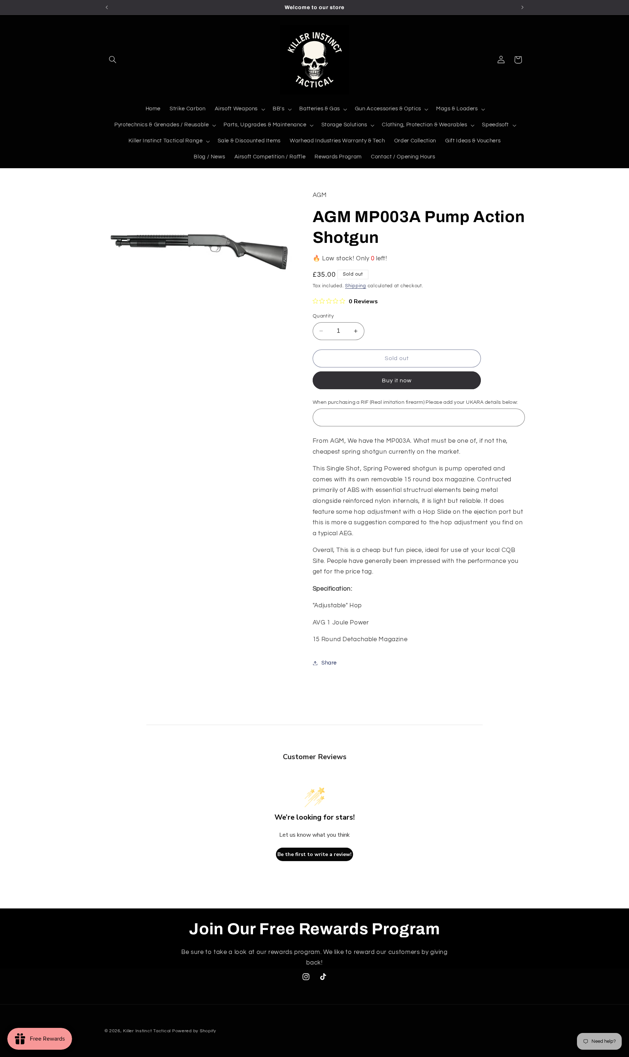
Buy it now (397, 380)
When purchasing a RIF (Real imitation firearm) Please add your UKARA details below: (415, 402)
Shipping (355, 286)
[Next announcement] (522, 7)
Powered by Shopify (194, 1031)
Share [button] (329, 663)
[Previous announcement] (107, 7)
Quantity (323, 316)
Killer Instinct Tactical (147, 1031)
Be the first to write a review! (314, 854)
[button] (112, 59)
